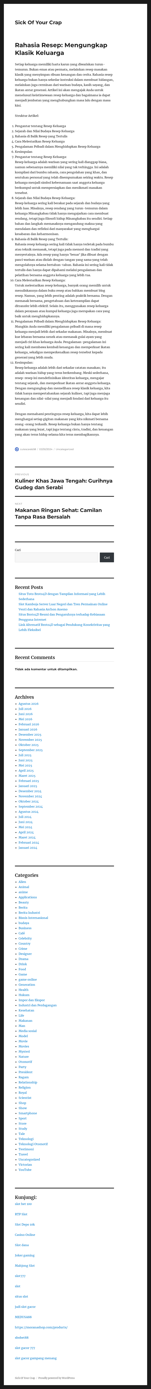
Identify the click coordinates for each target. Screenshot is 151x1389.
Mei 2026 (25, 719)
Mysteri (24, 1051)
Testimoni (26, 1149)
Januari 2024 (28, 847)
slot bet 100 (23, 1204)
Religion (25, 1087)
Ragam (24, 1077)
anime (23, 892)
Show (23, 1108)
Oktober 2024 (29, 801)
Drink (23, 964)
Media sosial (28, 1031)
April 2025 (26, 770)
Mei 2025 (25, 765)
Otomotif (25, 1062)
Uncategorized (65, 449)
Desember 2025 (30, 734)
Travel (23, 1154)
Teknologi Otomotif (33, 1144)
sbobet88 (22, 1337)
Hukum (24, 995)
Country (24, 943)
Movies (24, 1046)
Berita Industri (29, 912)
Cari (18, 550)
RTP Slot (21, 1214)
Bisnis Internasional (33, 918)
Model (23, 1036)
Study (23, 1128)
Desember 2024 (30, 791)
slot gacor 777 (25, 1348)
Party (22, 1067)
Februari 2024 (29, 842)
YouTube (25, 1170)
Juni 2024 (26, 822)
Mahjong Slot (25, 1265)
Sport (23, 1118)
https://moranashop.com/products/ (41, 1327)
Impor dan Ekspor (32, 1000)
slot (17, 1286)
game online (28, 979)
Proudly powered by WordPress (56, 1378)
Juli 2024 (25, 817)
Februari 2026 (29, 724)
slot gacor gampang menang (36, 1358)
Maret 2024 (27, 837)
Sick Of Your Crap (38, 22)
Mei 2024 (25, 827)
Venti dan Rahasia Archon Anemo (43, 609)
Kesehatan (26, 1010)
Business (25, 928)
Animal (24, 887)
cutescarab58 (28, 449)
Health (24, 990)
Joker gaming (25, 1255)
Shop (22, 1103)
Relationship (28, 1082)
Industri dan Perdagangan (38, 1005)
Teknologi (26, 1139)
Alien (22, 882)
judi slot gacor (25, 1307)
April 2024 (26, 832)
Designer (25, 954)
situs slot (21, 1296)
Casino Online (25, 1235)
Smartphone (28, 1113)
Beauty (24, 902)
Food (22, 969)
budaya (24, 923)
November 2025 (30, 740)
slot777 (20, 1276)
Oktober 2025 (29, 745)
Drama (23, 959)
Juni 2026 (26, 714)
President (26, 1072)
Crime (23, 948)
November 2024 (30, 796)
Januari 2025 (28, 786)
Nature (24, 1056)
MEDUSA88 (23, 1317)
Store (23, 1123)
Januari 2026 (28, 729)
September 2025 (31, 750)
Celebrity (25, 938)
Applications (28, 897)
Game (23, 974)
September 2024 (31, 806)
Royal (23, 1092)
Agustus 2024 (28, 811)
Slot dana (22, 1245)
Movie (23, 1041)
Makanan (25, 1020)
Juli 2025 (25, 755)
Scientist (25, 1098)
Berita (23, 907)
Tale (22, 1134)
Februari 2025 (29, 781)
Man (22, 1026)
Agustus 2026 (29, 704)
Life (21, 1015)
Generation (27, 984)
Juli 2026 (25, 709)
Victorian (25, 1164)
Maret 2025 (27, 776)
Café (22, 933)
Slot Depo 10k (25, 1224)
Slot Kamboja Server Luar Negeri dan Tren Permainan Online (63, 604)
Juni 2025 (26, 760)
